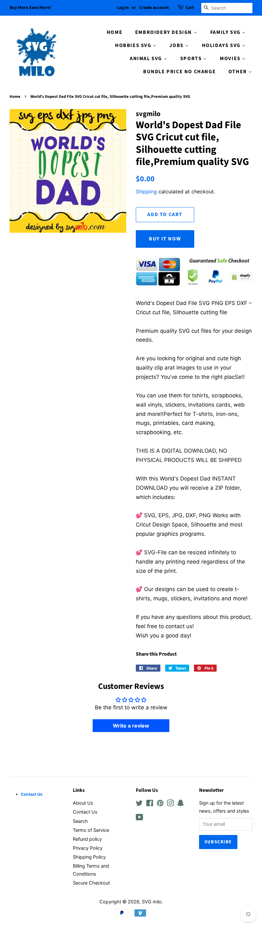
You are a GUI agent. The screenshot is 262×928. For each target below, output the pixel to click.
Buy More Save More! (30, 7)
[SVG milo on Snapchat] (180, 804)
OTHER (238, 71)
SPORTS (191, 58)
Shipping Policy (89, 857)
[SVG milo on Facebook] (149, 804)
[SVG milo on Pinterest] (160, 804)
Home (15, 96)
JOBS (177, 45)
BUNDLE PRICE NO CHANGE (179, 71)
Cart (190, 7)
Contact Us (85, 812)
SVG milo (152, 901)
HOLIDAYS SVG (222, 45)
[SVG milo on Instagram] (170, 804)
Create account (154, 7)
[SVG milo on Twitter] (139, 804)
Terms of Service (91, 830)
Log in (123, 7)
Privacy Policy (88, 848)
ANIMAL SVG (147, 58)
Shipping (146, 191)
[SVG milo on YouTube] (139, 818)
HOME (114, 32)
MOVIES (231, 58)
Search (80, 821)
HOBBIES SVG (134, 45)
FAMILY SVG (226, 32)
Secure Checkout (91, 882)
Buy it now (165, 238)
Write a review (131, 725)
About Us (83, 803)
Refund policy (87, 839)
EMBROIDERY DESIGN (164, 32)
